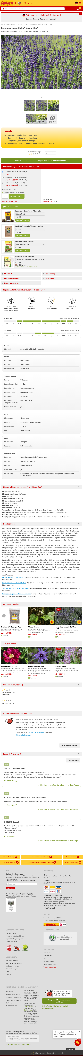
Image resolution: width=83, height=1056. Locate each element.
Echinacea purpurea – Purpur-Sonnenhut (16, 594)
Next (79, 616)
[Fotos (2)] (31, 119)
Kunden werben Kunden (13, 1000)
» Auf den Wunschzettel (9, 201)
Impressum (47, 953)
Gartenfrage (28, 1010)
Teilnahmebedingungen (23, 735)
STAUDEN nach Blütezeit (31, 24)
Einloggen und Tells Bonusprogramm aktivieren (59, 1001)
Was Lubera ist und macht (14, 963)
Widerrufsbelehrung (50, 964)
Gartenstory (28, 1007)
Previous (4, 616)
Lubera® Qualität (11, 933)
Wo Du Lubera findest (12, 966)
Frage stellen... (73, 760)
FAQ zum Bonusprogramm (36, 732)
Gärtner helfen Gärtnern (13, 997)
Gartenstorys (10, 1003)
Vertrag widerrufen (50, 967)
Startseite (3, 24)
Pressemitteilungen (12, 969)
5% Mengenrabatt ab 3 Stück (15, 936)
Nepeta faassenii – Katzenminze (14, 577)
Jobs (7, 971)
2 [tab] (41, 97)
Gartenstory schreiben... (70, 745)
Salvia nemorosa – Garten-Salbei (14, 583)
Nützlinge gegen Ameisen (24, 257)
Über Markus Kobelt (12, 960)
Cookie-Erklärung (49, 961)
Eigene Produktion (11, 941)
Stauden (20, 24)
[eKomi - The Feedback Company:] (52, 937)
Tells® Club (9, 991)
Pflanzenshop (12, 24)
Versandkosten (48, 201)
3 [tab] (44, 97)
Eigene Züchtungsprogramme (15, 939)
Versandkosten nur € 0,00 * (52, 918)
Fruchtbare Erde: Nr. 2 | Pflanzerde (28, 211)
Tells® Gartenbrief (11, 1006)
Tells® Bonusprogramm (13, 994)
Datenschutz (48, 955)
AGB (45, 958)
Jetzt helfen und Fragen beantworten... (18, 1044)
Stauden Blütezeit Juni (45, 24)
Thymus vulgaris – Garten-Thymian (15, 588)
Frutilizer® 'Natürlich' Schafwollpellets (29, 226)
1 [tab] (39, 97)
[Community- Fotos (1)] (41, 119)
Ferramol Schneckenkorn (24, 241)
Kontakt (8, 974)
